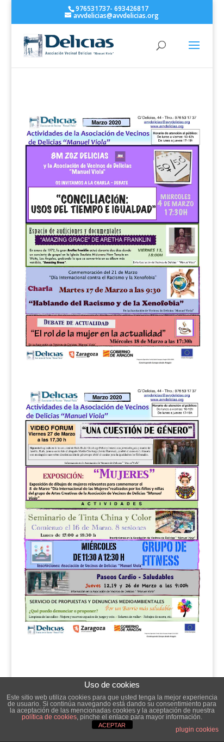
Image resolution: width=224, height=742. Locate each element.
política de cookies (49, 717)
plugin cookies (197, 729)
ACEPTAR (112, 725)
